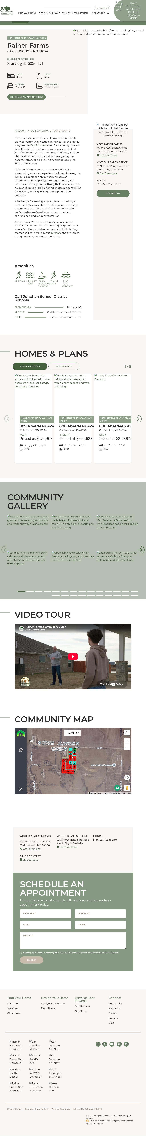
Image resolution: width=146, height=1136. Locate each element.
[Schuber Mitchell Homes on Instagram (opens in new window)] (105, 1044)
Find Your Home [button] (27, 13)
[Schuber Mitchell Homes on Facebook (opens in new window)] (98, 1044)
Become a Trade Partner (36, 1109)
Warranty (114, 1008)
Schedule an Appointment (26, 97)
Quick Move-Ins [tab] (30, 366)
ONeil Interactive (96, 1123)
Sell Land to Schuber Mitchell (87, 1109)
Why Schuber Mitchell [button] (75, 13)
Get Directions (108, 155)
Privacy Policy (14, 1109)
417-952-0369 (30, 859)
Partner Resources (60, 1109)
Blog (111, 1022)
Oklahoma (13, 1013)
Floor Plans (48, 1008)
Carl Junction (39, 130)
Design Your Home (53, 1003)
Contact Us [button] (113, 193)
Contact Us (115, 1003)
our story (56, 232)
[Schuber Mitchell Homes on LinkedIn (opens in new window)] (126, 1044)
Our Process (82, 1006)
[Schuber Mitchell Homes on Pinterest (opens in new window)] (119, 1044)
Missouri (21, 130)
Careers (113, 1018)
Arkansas (13, 1008)
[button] (108, 13)
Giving (113, 1013)
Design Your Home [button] (49, 13)
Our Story (81, 1011)
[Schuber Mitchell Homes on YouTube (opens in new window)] (111, 1044)
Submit (31, 960)
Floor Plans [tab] (64, 366)
